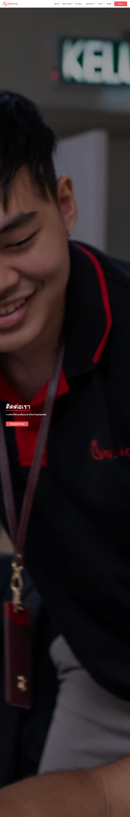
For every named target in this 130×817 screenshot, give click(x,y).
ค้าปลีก (109, 4)
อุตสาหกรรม (90, 4)
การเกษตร (78, 4)
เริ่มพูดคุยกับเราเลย (17, 424)
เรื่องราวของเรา (67, 4)
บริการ (100, 4)
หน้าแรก (57, 4)
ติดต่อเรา (120, 4)
